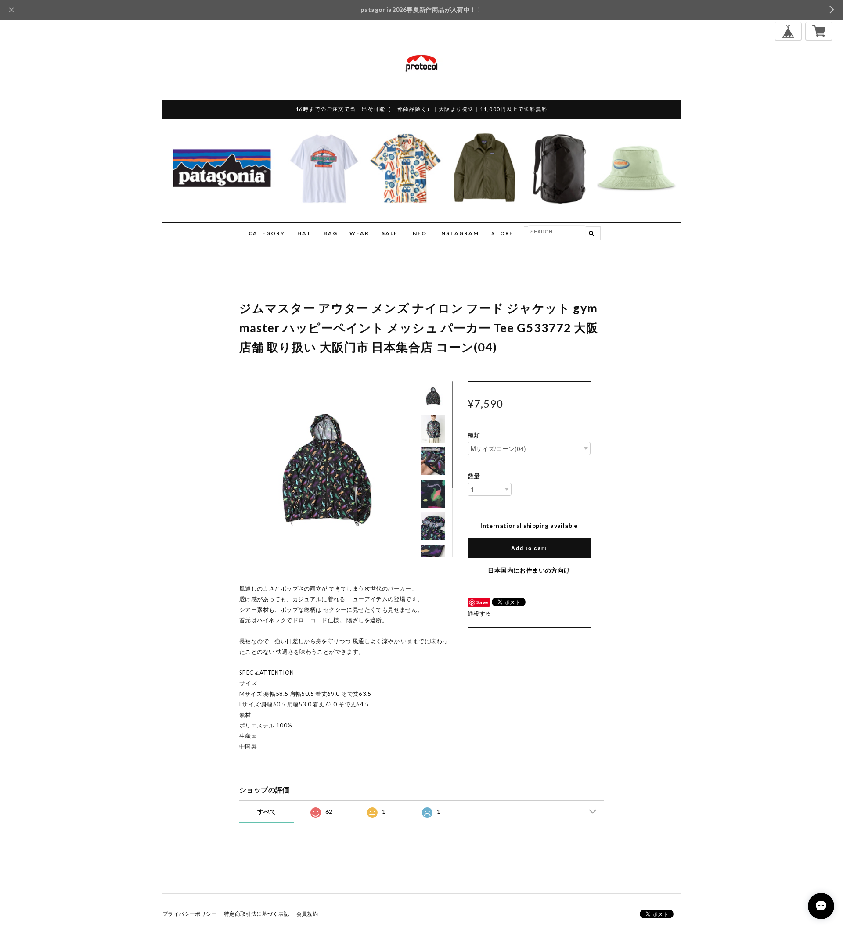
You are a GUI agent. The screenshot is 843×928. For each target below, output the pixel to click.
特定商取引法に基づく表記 (256, 913)
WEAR (359, 233)
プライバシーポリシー (189, 913)
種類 (474, 435)
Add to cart (529, 548)
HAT (304, 233)
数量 (474, 476)
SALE (390, 233)
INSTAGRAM (459, 233)
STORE (502, 233)
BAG (331, 233)
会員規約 (307, 913)
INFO (418, 233)
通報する (479, 613)
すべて (266, 811)
